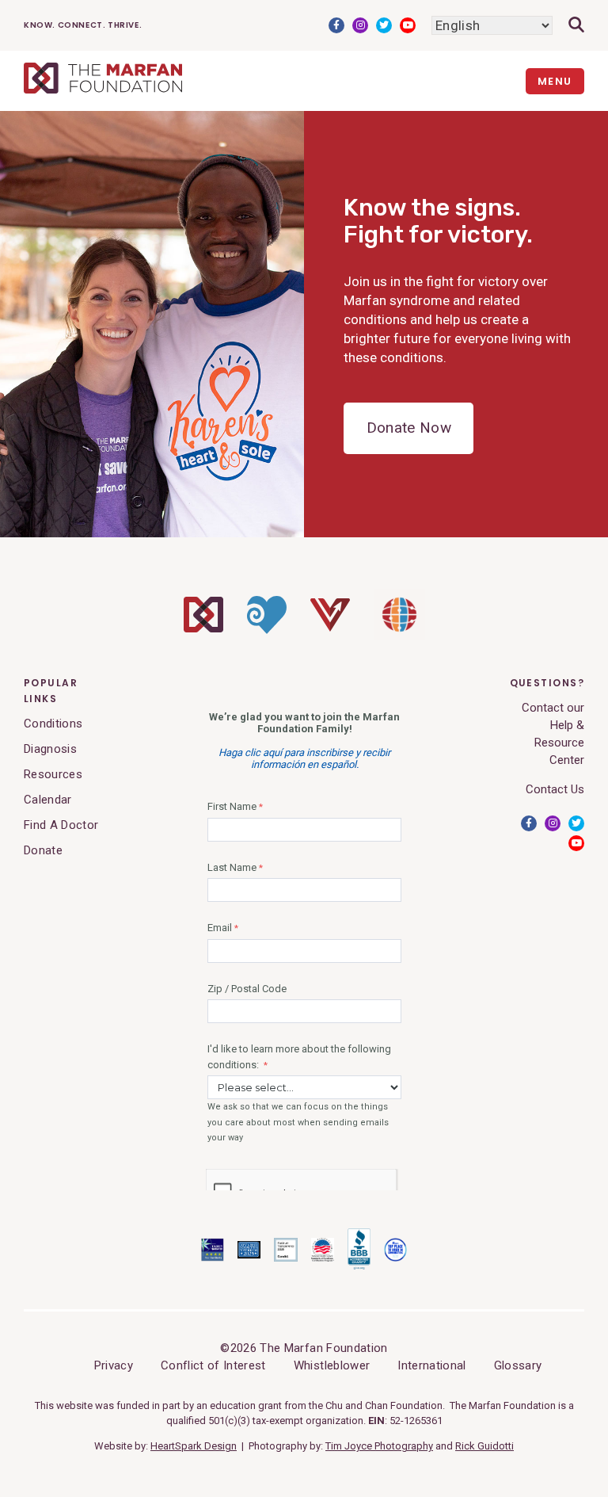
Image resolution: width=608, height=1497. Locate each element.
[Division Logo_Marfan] (203, 628)
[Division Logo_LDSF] (267, 630)
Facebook (336, 25)
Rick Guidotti (484, 1446)
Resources (53, 774)
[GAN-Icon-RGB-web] (399, 636)
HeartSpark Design (193, 1446)
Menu (555, 81)
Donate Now (409, 427)
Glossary (518, 1365)
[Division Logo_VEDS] (330, 628)
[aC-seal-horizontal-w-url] (359, 1266)
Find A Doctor (61, 825)
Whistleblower (332, 1365)
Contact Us (555, 789)
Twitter (384, 25)
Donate (43, 850)
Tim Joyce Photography (379, 1446)
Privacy (113, 1365)
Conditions (53, 723)
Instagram (360, 25)
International (431, 1365)
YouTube (408, 25)
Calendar (48, 799)
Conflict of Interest (213, 1365)
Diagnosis (50, 749)
